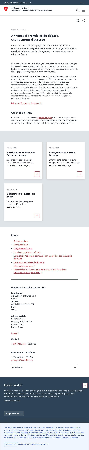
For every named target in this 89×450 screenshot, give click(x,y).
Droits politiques (21, 244)
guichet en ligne (44, 117)
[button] (85, 385)
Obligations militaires (23, 248)
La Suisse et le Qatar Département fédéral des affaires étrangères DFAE (31, 9)
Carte (13, 333)
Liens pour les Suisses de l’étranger (29, 262)
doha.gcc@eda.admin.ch (22, 360)
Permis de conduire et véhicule (27, 252)
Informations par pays (23, 266)
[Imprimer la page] (78, 20)
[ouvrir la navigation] (83, 10)
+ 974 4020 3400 (18, 344)
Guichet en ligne (21, 241)
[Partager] (83, 20)
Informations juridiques (68, 437)
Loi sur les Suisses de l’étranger (25, 103)
